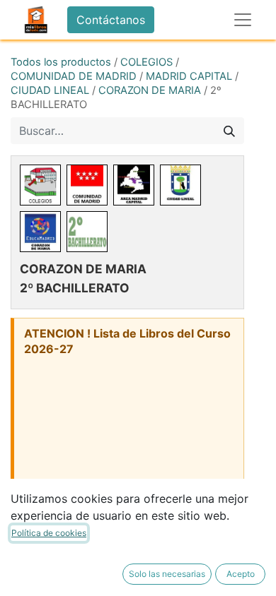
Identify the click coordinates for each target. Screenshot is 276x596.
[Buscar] (229, 130)
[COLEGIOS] (40, 185)
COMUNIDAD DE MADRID (74, 76)
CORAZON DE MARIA (149, 90)
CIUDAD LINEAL (50, 90)
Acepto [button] (240, 573)
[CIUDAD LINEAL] (180, 185)
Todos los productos (61, 62)
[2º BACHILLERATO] (87, 231)
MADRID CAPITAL (189, 76)
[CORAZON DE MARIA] (40, 231)
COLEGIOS (146, 62)
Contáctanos (110, 20)
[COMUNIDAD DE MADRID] (87, 185)
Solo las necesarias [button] (167, 573)
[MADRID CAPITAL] (133, 185)
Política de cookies (48, 533)
